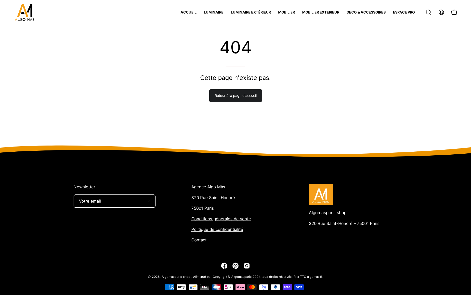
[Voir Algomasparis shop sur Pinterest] (235, 265)
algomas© (314, 277)
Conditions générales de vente (221, 218)
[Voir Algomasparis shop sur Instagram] (246, 265)
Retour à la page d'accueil (236, 95)
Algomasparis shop (327, 212)
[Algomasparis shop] (24, 12)
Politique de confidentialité (217, 229)
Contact (199, 239)
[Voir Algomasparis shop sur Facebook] (224, 265)
